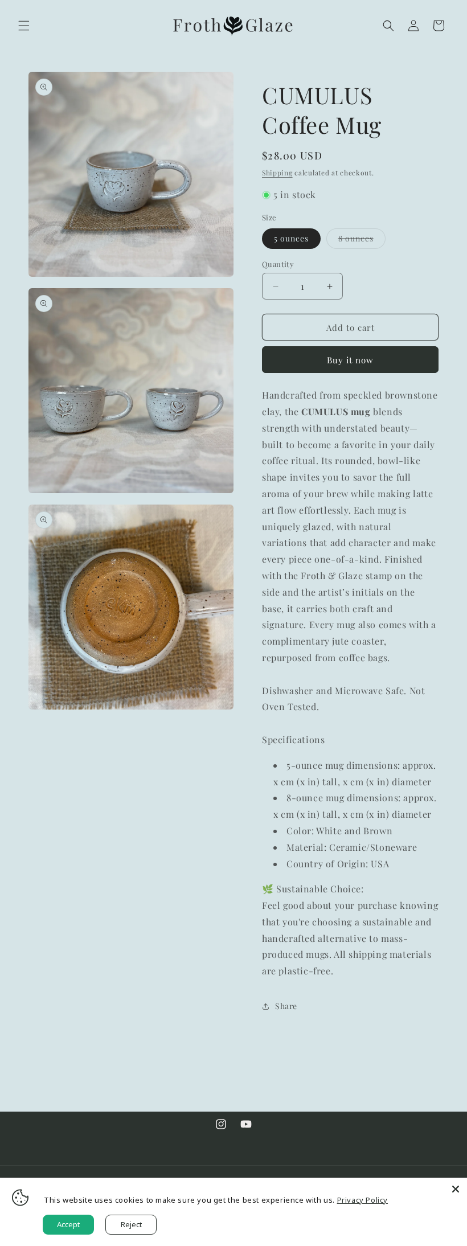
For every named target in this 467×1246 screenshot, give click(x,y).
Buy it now (350, 360)
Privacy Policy (362, 1200)
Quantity (278, 264)
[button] (23, 25)
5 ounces (291, 238)
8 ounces (362, 240)
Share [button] (286, 1006)
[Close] (455, 1189)
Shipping (277, 172)
